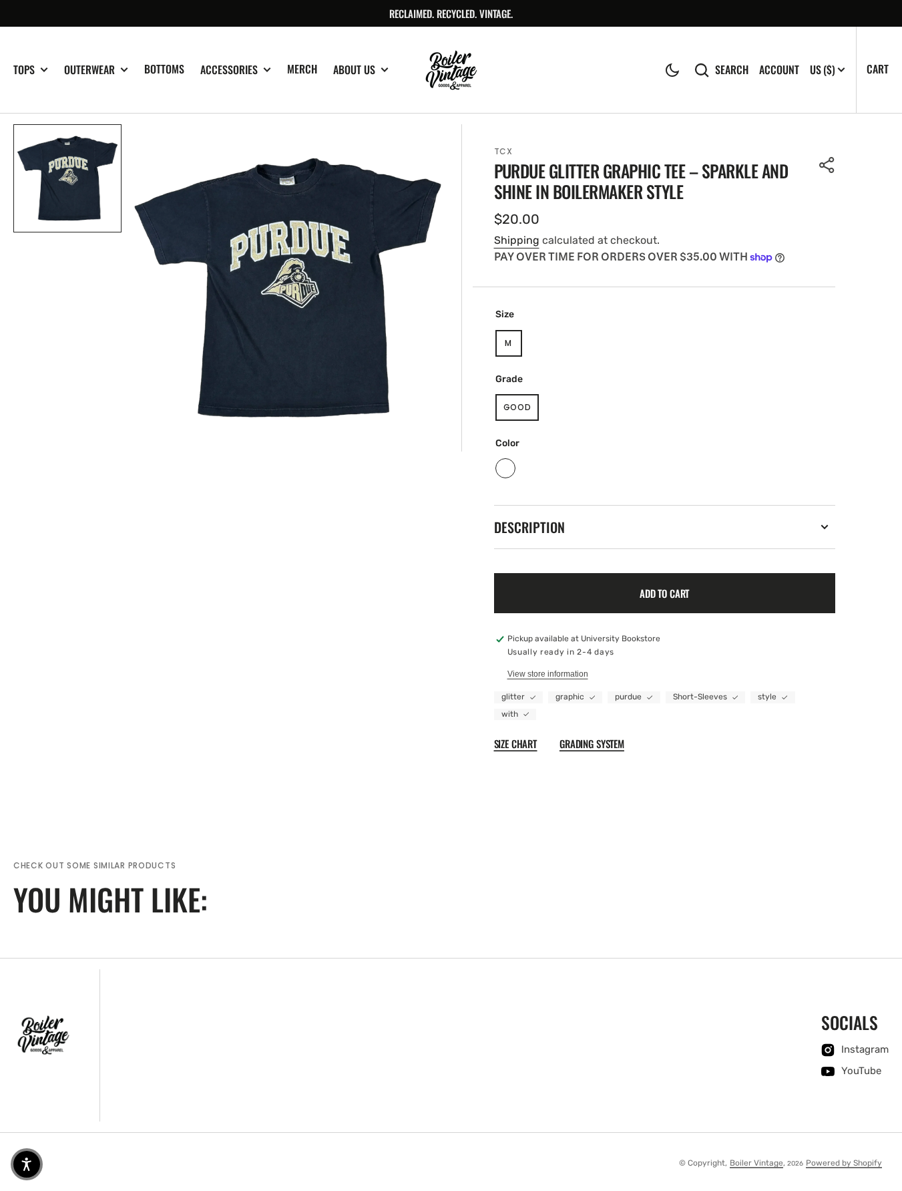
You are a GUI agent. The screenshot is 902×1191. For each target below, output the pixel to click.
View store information (547, 674)
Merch (302, 69)
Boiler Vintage (756, 1163)
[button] (672, 70)
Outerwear (89, 69)
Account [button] (779, 69)
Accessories (229, 69)
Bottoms (164, 69)
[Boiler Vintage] (451, 70)
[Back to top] (884, 1173)
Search (731, 69)
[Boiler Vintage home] (43, 1035)
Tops (24, 69)
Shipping (516, 240)
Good (521, 409)
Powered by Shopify (844, 1163)
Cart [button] (878, 69)
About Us (354, 69)
